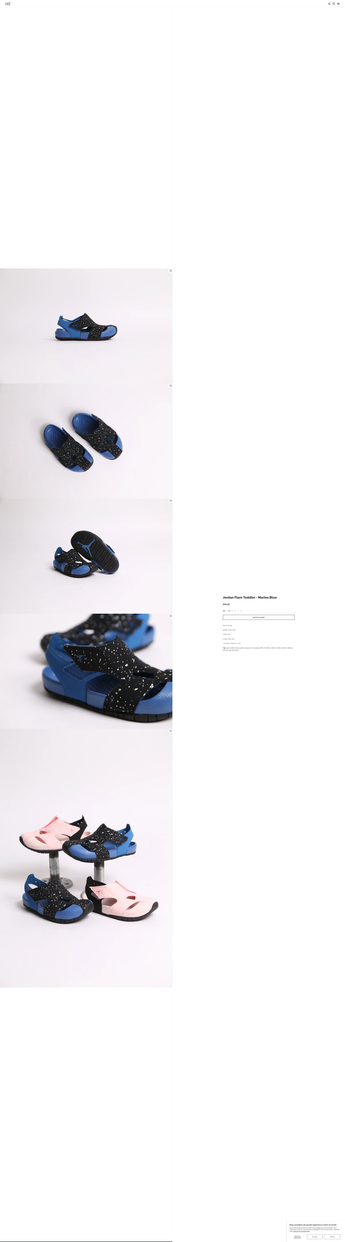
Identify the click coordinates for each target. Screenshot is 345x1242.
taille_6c (279, 648)
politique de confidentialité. (301, 1231)
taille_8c (290, 648)
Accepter (315, 1237)
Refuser (332, 1237)
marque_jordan (239, 648)
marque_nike (249, 648)
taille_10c (263, 648)
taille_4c (268, 648)
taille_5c (274, 648)
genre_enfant (230, 648)
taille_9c (225, 650)
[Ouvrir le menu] (338, 4)
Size (224, 611)
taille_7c (284, 648)
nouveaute (256, 648)
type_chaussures (233, 650)
